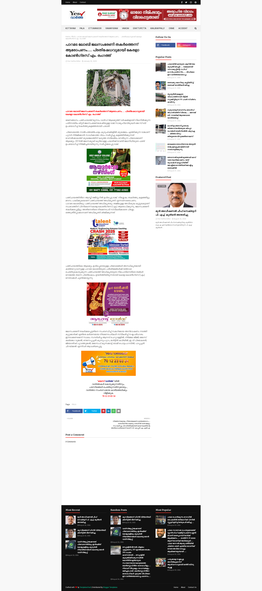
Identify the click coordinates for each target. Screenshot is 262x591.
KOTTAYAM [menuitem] (71, 28)
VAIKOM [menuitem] (125, 28)
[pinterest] (195, 2)
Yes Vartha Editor (74, 61)
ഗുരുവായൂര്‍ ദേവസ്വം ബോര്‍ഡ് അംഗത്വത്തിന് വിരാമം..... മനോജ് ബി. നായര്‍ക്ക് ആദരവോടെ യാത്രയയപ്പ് (181, 114)
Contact (83, 2)
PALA (73, 37)
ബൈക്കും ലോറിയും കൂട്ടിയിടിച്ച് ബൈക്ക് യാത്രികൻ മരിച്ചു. (180, 83)
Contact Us (192, 587)
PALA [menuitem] (82, 28)
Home (68, 2)
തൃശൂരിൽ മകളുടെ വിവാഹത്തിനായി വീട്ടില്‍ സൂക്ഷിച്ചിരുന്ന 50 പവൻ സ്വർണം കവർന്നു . (181, 98)
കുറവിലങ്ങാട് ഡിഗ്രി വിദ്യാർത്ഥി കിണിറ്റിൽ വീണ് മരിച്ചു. (91, 531)
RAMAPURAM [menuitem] (112, 28)
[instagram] (191, 2)
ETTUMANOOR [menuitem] (95, 28)
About (75, 2)
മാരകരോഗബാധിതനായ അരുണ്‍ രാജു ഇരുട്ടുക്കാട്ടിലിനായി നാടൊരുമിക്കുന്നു (181, 147)
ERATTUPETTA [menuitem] (139, 28)
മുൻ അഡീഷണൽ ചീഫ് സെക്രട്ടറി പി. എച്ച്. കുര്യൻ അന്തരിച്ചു (176, 212)
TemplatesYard (85, 587)
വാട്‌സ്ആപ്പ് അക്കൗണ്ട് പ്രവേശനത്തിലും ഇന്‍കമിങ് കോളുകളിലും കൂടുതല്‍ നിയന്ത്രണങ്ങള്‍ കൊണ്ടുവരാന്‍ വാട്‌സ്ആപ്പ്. (90, 547)
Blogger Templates (110, 587)
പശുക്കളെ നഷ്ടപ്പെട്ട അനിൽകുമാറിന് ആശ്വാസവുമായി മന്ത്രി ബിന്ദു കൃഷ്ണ (180, 563)
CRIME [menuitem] (171, 28)
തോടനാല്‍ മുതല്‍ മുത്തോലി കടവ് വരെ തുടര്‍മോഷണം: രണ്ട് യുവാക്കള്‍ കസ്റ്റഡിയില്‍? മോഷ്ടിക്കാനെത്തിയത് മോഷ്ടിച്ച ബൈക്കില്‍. (181, 162)
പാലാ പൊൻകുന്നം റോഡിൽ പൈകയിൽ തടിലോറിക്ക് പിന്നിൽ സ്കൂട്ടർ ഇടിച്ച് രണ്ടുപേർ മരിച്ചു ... (181, 519)
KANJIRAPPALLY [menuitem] (157, 28)
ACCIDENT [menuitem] (182, 28)
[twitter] (186, 2)
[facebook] (182, 2)
